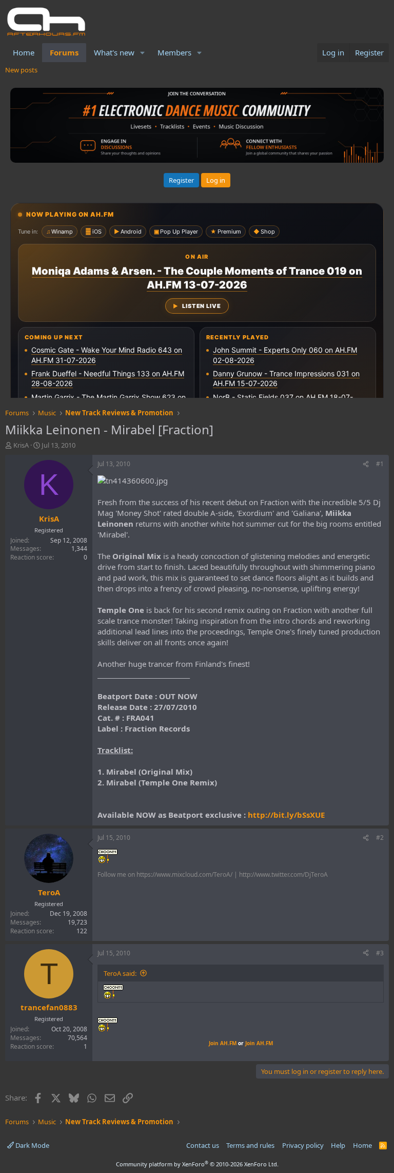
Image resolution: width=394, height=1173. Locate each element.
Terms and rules (250, 1145)
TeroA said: (120, 973)
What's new (114, 52)
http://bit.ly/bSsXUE (286, 815)
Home (23, 52)
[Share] (365, 464)
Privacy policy (303, 1145)
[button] (142, 52)
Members (174, 52)
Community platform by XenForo (197, 1164)
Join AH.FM (223, 1043)
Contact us (202, 1145)
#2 (380, 837)
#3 (380, 953)
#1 (380, 463)
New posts (21, 69)
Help (338, 1145)
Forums (64, 52)
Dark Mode (31, 1145)
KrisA (21, 445)
